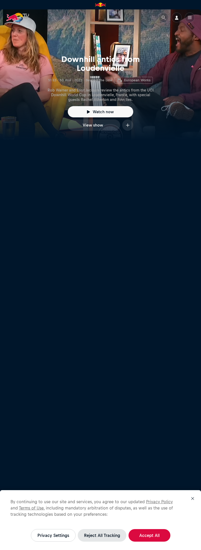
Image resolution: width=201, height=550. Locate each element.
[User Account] (177, 17)
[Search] (164, 17)
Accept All (149, 535)
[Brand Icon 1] (100, 4)
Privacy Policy (159, 501)
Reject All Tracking (102, 535)
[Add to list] (127, 125)
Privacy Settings (53, 535)
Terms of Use (31, 508)
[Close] (192, 498)
